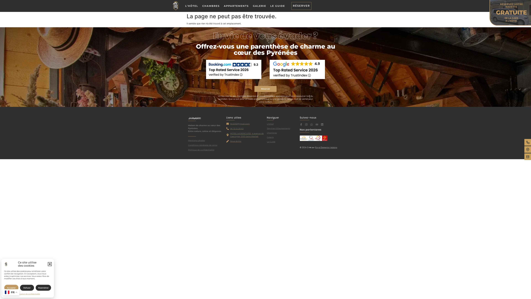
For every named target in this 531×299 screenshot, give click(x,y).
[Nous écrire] (527, 156)
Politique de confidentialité (201, 150)
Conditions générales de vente (202, 145)
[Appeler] (527, 142)
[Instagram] (306, 124)
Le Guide (277, 6)
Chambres (211, 6)
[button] (49, 264)
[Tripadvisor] (317, 124)
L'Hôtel (270, 124)
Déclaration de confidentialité (27, 294)
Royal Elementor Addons (326, 147)
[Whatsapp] (311, 124)
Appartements (236, 6)
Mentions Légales (196, 140)
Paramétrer (43, 288)
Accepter (11, 288)
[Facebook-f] (301, 124)
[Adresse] (527, 149)
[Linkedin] (322, 124)
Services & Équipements (278, 128)
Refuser (27, 288)
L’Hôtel (191, 6)
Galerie (259, 6)
